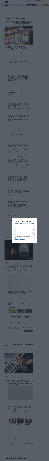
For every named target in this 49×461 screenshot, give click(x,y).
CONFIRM (19, 239)
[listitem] (24, 228)
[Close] (36, 219)
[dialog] (24, 230)
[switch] (33, 229)
